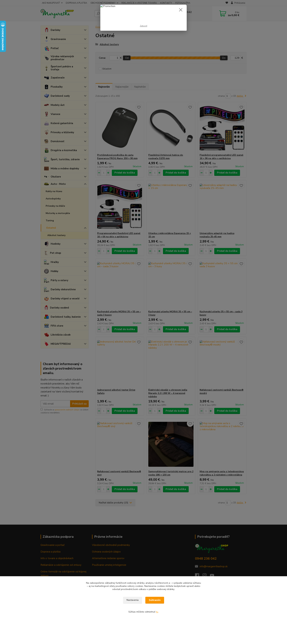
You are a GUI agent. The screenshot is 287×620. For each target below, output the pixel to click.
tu (157, 611)
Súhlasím (155, 600)
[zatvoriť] (180, 10)
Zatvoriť (143, 26)
